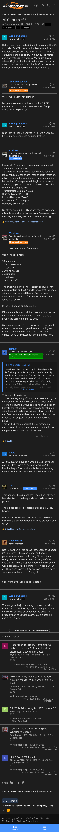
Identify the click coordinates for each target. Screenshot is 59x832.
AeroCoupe (15, 735)
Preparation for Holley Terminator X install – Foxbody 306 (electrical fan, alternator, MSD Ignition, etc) (31, 648)
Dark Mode (11, 800)
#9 (53, 540)
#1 (54, 36)
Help (51, 805)
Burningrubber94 (14, 24)
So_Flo (13, 654)
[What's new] (43, 5)
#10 (53, 596)
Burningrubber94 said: (16, 365)
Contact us (8, 805)
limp (15, 696)
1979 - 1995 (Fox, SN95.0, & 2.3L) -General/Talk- (40, 668)
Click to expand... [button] (29, 389)
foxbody (25, 27)
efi (17, 27)
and (20, 529)
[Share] (50, 36)
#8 (53, 485)
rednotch (14, 686)
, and (24, 221)
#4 (53, 153)
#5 (53, 236)
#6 (53, 351)
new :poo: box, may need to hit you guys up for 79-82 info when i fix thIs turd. (31, 680)
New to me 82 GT (25, 756)
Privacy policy (40, 805)
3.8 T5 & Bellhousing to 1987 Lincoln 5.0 (33, 708)
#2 (54, 84)
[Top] (4, 810)
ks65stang (15, 711)
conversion (8, 27)
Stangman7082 (17, 760)
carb (48, 24)
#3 (53, 123)
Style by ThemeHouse (28, 821)
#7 (54, 452)
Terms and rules (23, 805)
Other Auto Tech (29, 711)
